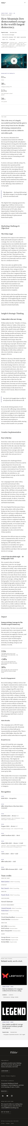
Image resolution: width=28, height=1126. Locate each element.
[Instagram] (11, 1095)
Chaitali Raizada (6, 908)
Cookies (8, 1123)
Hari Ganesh (5, 888)
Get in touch (5, 1111)
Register (4, 1091)
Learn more (4, 1070)
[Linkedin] (2, 1095)
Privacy (3, 1123)
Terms (12, 1123)
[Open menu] (25, 2)
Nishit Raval (5, 910)
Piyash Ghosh (5, 895)
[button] (14, 61)
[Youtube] (7, 1095)
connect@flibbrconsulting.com (10, 1107)
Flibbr (3, 3)
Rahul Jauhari (5, 881)
